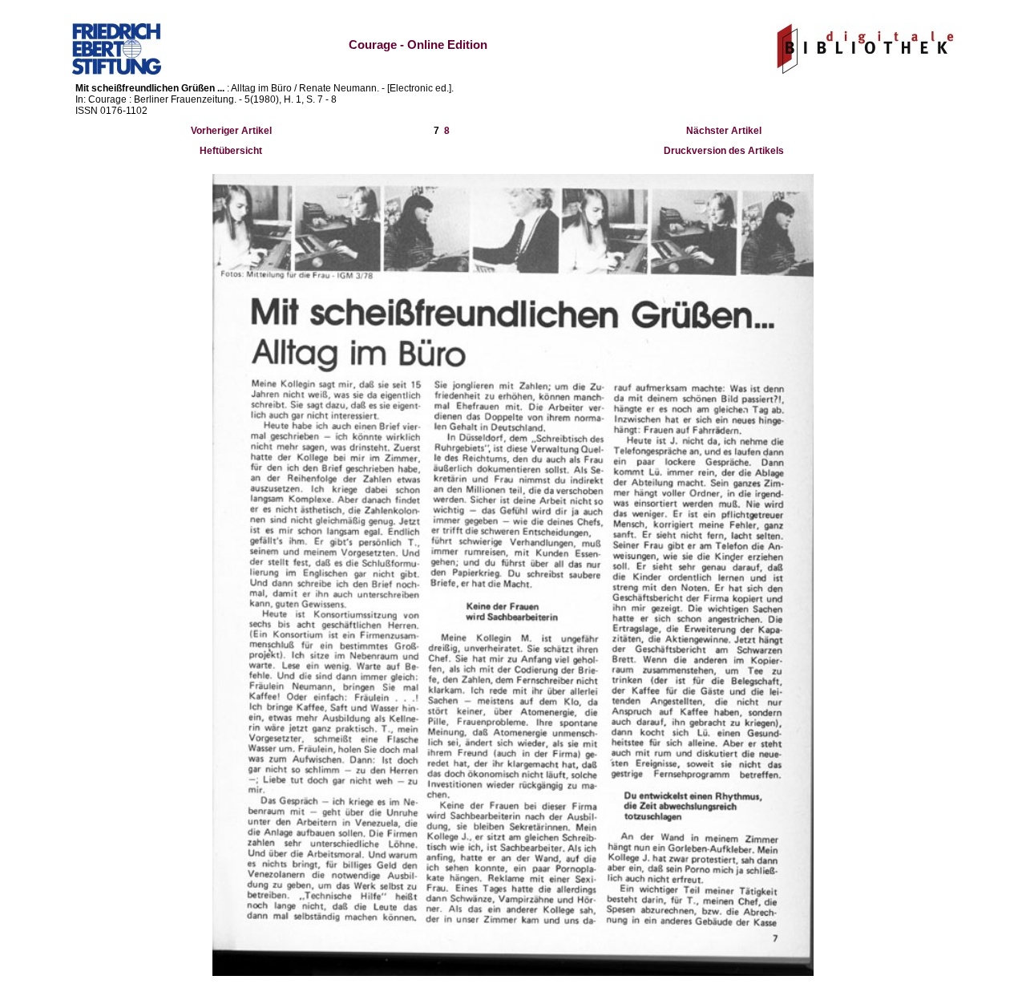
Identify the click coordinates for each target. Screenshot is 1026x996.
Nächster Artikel (723, 130)
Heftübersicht (231, 150)
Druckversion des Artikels (724, 150)
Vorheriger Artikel (231, 130)
